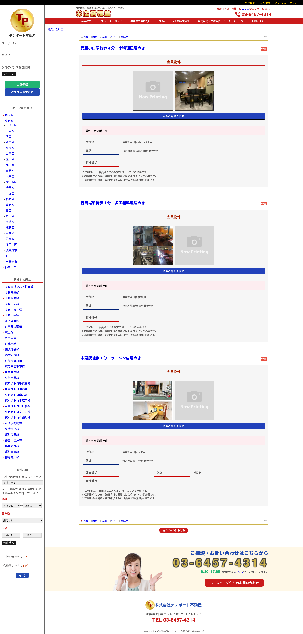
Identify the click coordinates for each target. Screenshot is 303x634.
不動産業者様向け (140, 21)
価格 (85, 37)
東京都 (9, 121)
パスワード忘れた (22, 92)
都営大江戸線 (13, 440)
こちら (245, 8)
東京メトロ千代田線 (17, 383)
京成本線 (10, 343)
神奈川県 (10, 267)
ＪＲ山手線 (12, 315)
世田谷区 (11, 182)
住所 (113, 37)
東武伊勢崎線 (13, 423)
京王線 (9, 332)
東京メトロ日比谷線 (17, 406)
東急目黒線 (12, 378)
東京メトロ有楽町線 (17, 417)
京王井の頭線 (13, 326)
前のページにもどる (173, 530)
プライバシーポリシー (287, 3)
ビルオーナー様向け (110, 21)
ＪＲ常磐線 (12, 292)
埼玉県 (9, 115)
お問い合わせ (259, 21)
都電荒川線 (12, 457)
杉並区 (10, 199)
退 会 (22, 575)
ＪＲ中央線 (12, 304)
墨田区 (10, 159)
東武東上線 (12, 429)
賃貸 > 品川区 (55, 29)
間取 (104, 37)
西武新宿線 (12, 355)
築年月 (124, 37)
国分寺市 (11, 261)
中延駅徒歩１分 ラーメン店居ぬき (111, 358)
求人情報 (265, 3)
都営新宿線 (12, 446)
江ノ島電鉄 (12, 321)
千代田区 (11, 125)
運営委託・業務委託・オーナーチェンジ (220, 21)
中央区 (10, 131)
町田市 (10, 256)
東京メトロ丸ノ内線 (17, 412)
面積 (94, 37)
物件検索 (86, 21)
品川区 (10, 165)
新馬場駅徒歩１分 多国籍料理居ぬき (113, 202)
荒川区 (10, 216)
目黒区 (10, 170)
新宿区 (10, 142)
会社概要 (250, 3)
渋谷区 (10, 188)
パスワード (9, 55)
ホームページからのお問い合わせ (234, 582)
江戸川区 (11, 244)
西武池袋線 (12, 349)
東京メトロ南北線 (16, 395)
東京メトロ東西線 (16, 389)
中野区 (10, 193)
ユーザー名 (9, 43)
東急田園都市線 (15, 366)
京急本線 (10, 338)
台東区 (10, 153)
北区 (8, 210)
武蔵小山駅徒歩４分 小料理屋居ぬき (113, 48)
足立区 (10, 233)
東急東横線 (12, 372)
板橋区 (10, 222)
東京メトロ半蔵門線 (17, 400)
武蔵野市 (11, 250)
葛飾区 (10, 239)
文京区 (10, 148)
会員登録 (22, 85)
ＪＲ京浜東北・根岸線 (19, 287)
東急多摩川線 (13, 360)
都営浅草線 (12, 434)
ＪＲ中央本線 (13, 309)
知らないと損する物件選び (174, 21)
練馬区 (10, 227)
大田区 (10, 176)
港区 (8, 136)
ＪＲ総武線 (12, 298)
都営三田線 (12, 451)
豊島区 (10, 205)
